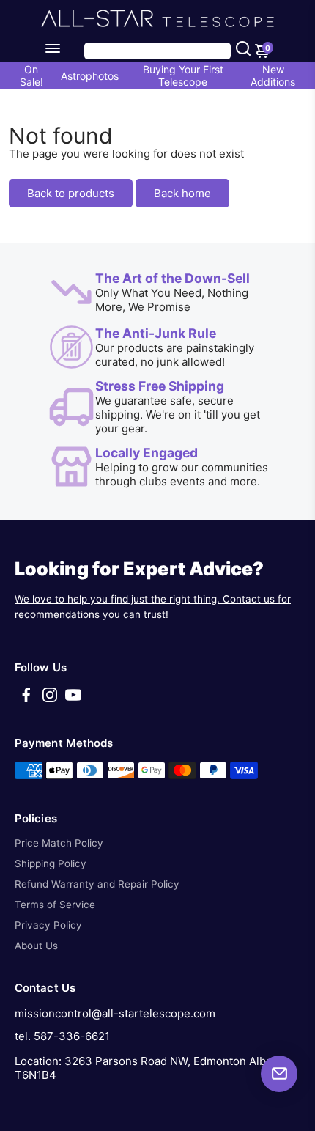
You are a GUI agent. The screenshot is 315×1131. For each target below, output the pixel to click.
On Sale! (31, 75)
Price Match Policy (59, 843)
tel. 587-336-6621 (62, 1036)
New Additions (273, 75)
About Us (36, 945)
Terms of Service (55, 904)
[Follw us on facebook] (26, 700)
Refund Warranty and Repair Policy (97, 884)
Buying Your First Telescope (183, 75)
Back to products (70, 193)
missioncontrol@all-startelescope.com (115, 1013)
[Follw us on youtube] (73, 700)
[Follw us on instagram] (50, 700)
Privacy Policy (48, 925)
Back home (182, 193)
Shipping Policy (50, 863)
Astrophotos (90, 76)
